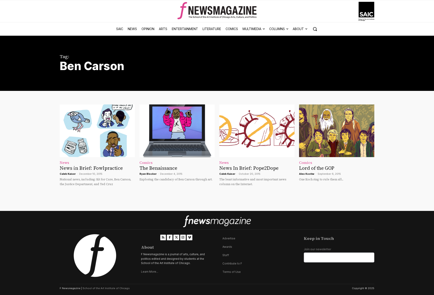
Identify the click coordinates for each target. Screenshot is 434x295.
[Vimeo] (189, 237)
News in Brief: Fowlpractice (91, 168)
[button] (314, 29)
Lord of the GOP (316, 168)
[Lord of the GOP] (336, 130)
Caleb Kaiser (68, 173)
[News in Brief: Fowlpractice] (97, 130)
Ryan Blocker (148, 173)
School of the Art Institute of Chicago (106, 288)
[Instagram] (183, 237)
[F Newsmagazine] (366, 11)
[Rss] (163, 237)
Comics (146, 162)
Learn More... (149, 271)
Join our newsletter (317, 249)
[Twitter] (176, 237)
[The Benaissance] (177, 130)
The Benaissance (158, 168)
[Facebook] (169, 237)
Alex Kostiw (306, 173)
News (64, 162)
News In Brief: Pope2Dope (248, 168)
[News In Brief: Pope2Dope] (257, 130)
